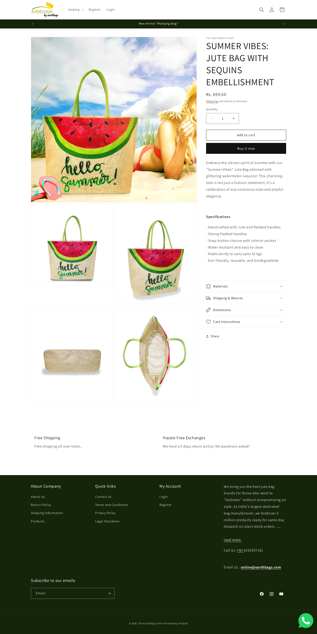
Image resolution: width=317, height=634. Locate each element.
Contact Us (103, 497)
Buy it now (246, 148)
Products (38, 521)
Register (165, 505)
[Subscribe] (109, 593)
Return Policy (41, 505)
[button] (75, 9)
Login (163, 497)
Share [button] (215, 336)
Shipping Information (47, 513)
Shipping (212, 101)
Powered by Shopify (176, 623)
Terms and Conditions (111, 505)
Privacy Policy (105, 513)
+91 (240, 550)
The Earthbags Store (150, 623)
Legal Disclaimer (107, 521)
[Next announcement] (284, 23)
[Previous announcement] (32, 23)
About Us (38, 497)
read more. (233, 539)
